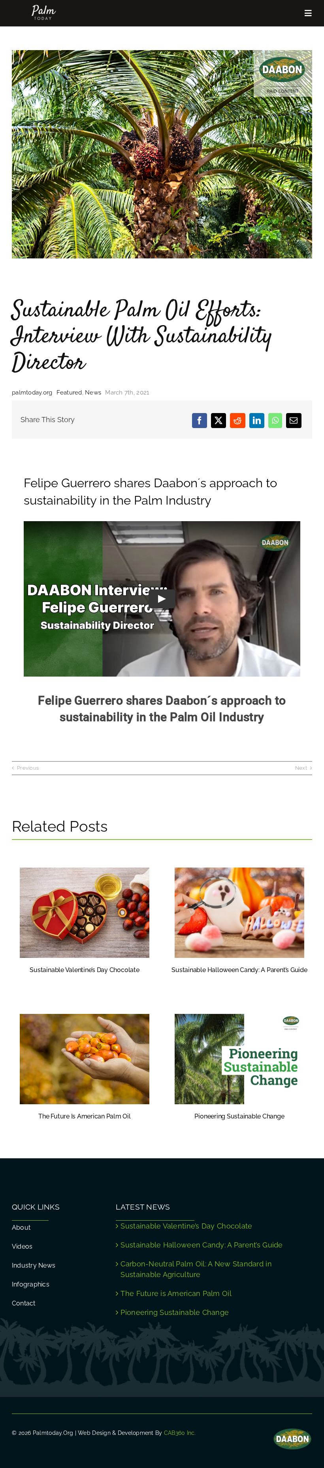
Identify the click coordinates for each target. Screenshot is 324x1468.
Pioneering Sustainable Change (239, 1116)
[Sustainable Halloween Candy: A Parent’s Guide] (239, 873)
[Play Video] (162, 598)
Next (301, 768)
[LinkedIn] (256, 420)
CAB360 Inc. (180, 1433)
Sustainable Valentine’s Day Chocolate (84, 970)
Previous (28, 768)
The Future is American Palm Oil (84, 1116)
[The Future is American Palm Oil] (84, 1019)
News (93, 392)
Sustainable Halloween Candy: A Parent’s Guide (239, 970)
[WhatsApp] (275, 420)
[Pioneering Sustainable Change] (239, 1019)
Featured (69, 392)
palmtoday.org (32, 392)
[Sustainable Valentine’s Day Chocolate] (84, 873)
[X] (218, 420)
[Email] (293, 420)
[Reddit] (237, 420)
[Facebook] (199, 420)
